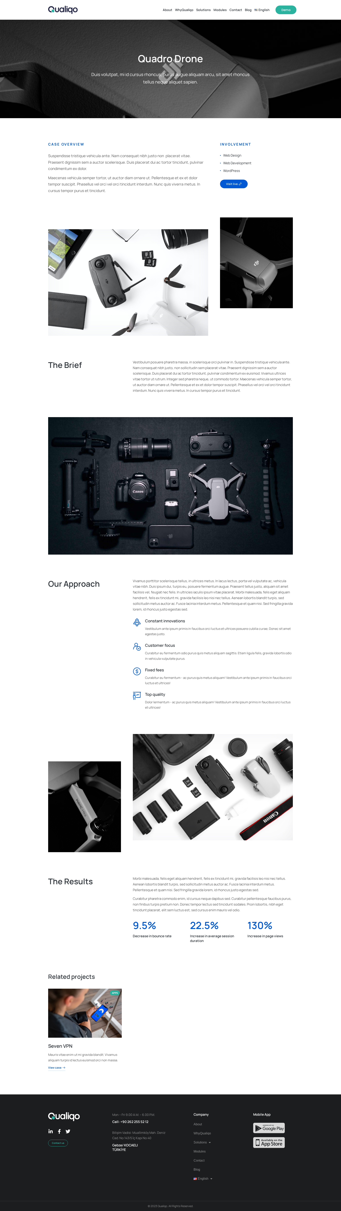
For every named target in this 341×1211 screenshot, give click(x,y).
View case (54, 1067)
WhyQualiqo (202, 1133)
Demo (285, 10)
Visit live (232, 184)
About (198, 1124)
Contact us (58, 1143)
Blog (197, 1169)
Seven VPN (60, 1046)
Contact (199, 1160)
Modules (200, 1151)
